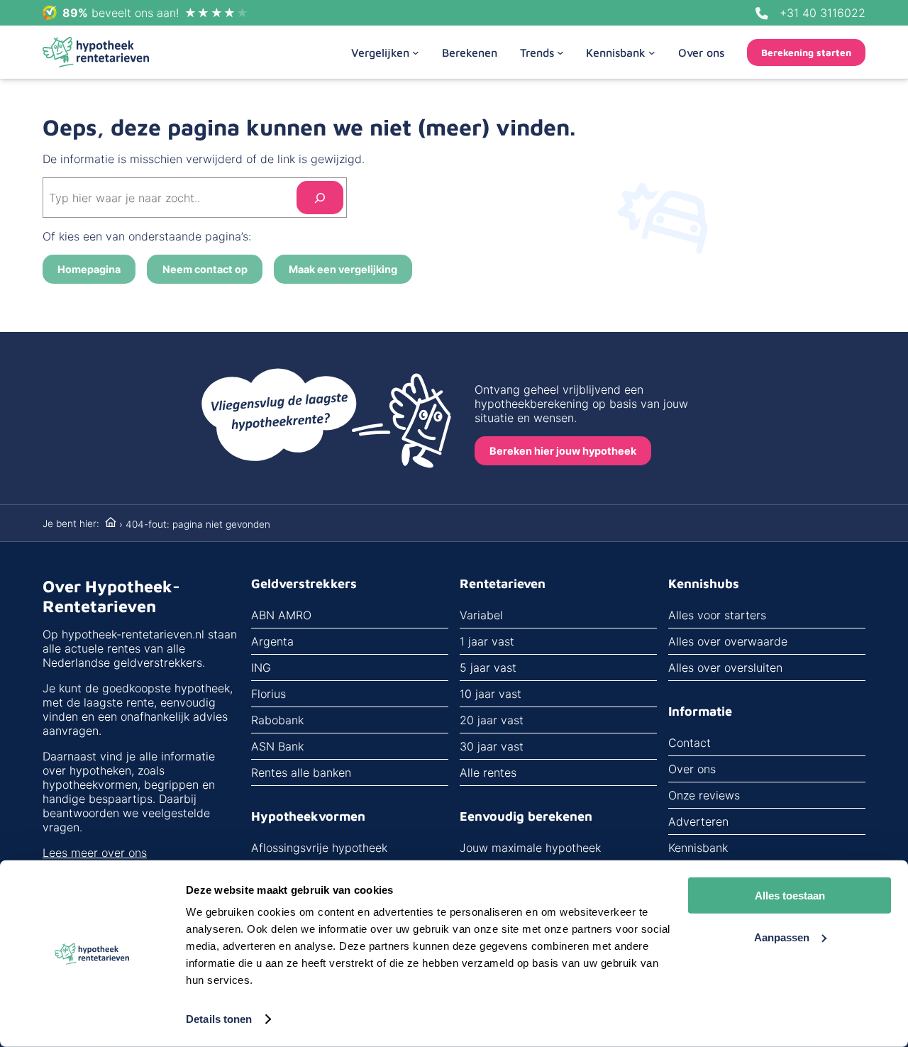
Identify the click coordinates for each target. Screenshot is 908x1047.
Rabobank (277, 720)
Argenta (272, 641)
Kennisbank (698, 848)
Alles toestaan (790, 896)
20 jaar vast (492, 720)
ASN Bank (277, 746)
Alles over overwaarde (727, 641)
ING (261, 667)
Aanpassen (781, 937)
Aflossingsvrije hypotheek (319, 848)
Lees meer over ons (95, 853)
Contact (689, 743)
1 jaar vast (487, 641)
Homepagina (89, 269)
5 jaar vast (488, 667)
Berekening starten (806, 52)
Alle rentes (488, 772)
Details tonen (219, 1019)
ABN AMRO (281, 615)
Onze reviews (704, 795)
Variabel (481, 615)
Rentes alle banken (301, 772)
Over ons (692, 769)
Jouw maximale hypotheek (530, 848)
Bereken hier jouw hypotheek (562, 451)
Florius (268, 694)
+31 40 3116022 (822, 13)
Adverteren (698, 821)
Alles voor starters (717, 615)
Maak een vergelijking (343, 269)
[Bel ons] (761, 13)
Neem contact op (205, 269)
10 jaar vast (490, 694)
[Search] (320, 197)
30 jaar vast (492, 746)
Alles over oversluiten (725, 667)
